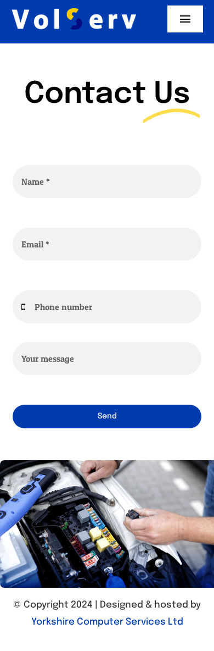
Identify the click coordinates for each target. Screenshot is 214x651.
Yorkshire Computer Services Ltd (107, 622)
